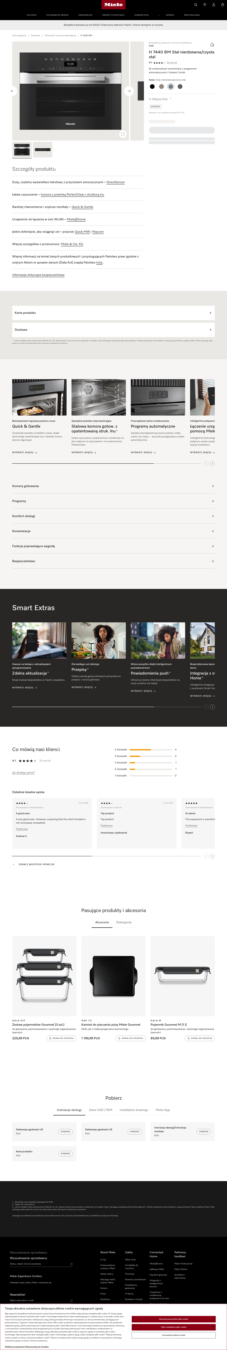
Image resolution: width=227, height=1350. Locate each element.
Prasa (103, 1294)
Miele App (163, 1110)
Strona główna (19, 36)
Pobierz (65, 1132)
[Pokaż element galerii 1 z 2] (22, 150)
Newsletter (17, 1294)
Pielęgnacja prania (57, 15)
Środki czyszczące (113, 15)
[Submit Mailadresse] (71, 1301)
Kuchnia (32, 15)
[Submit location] (71, 1264)
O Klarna (129, 1294)
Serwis (170, 15)
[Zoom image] (123, 134)
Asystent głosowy (158, 1275)
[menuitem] (33, 14)
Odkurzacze (85, 15)
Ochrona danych (33, 1347)
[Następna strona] (212, 856)
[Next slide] (129, 91)
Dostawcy (105, 1299)
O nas (103, 1260)
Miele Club (130, 1260)
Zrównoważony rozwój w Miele (107, 1266)
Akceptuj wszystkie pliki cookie (173, 1319)
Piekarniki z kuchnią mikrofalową (60, 36)
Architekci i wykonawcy (180, 1276)
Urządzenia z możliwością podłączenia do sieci (159, 1295)
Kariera (103, 1288)
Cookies (45, 1347)
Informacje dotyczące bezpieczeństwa (38, 275)
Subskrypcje (142, 15)
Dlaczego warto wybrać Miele (107, 1281)
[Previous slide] (12, 91)
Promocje (129, 1274)
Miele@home (156, 1264)
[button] (152, 86)
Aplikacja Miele (157, 1269)
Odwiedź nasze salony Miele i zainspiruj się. (31, 1283)
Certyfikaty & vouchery (131, 1266)
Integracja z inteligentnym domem (156, 1283)
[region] (78, 91)
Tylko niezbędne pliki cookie (174, 1327)
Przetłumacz (22, 829)
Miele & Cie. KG (72, 244)
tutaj (99, 262)
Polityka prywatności (15, 1347)
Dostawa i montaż (133, 1299)
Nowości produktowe (135, 1279)
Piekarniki (35, 36)
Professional (192, 15)
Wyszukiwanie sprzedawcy (28, 1258)
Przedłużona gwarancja (131, 1286)
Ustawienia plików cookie (173, 1335)
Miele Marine (180, 1269)
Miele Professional (183, 1264)
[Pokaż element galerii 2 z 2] (42, 150)
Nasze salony (106, 1274)
